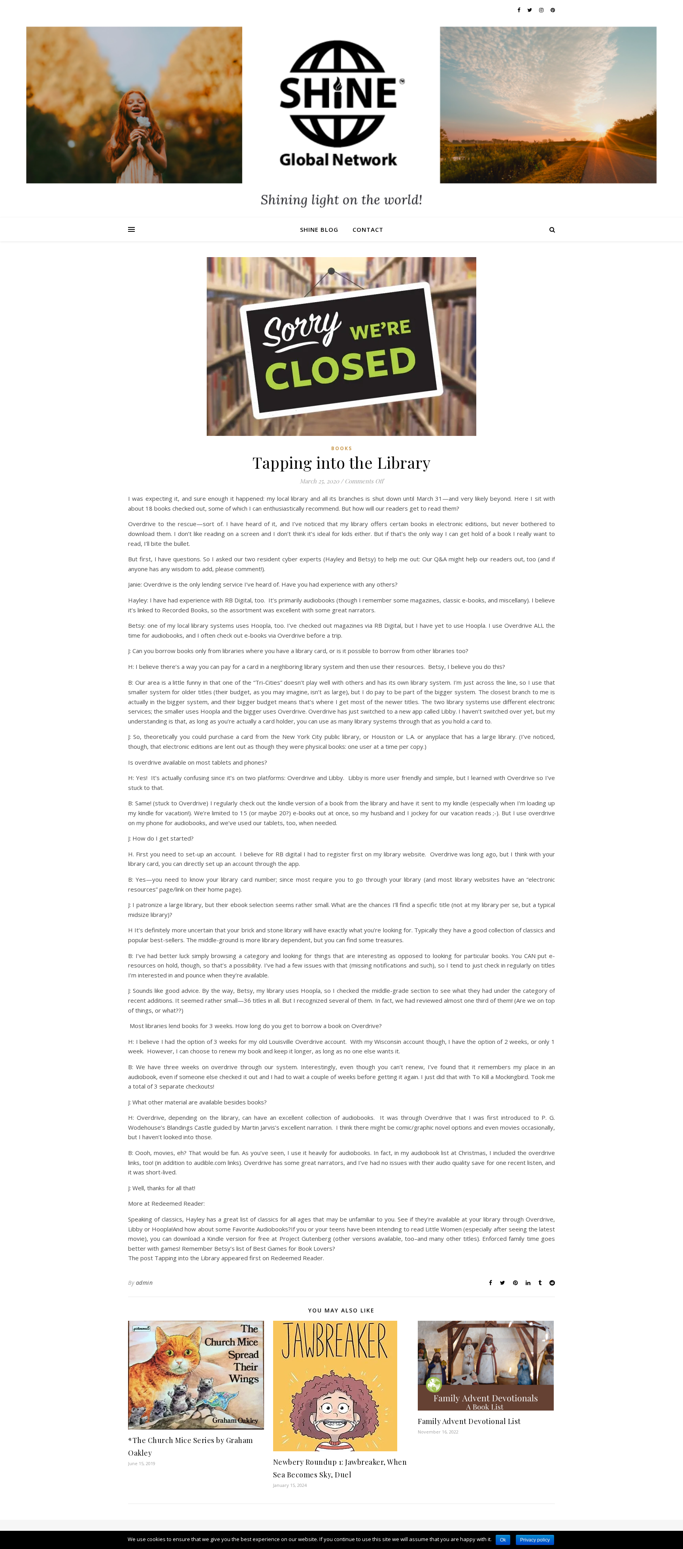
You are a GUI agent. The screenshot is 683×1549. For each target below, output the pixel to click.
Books (341, 448)
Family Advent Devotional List (469, 1421)
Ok (503, 1540)
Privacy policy (535, 1540)
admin (144, 1282)
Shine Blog (319, 229)
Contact (368, 229)
